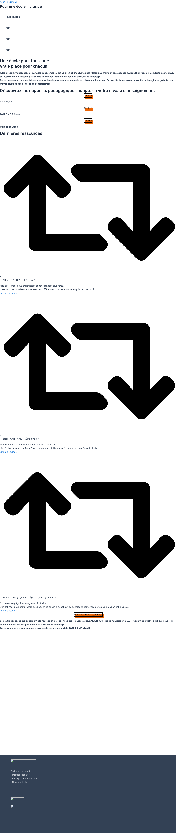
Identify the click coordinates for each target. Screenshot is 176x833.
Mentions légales (21, 774)
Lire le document (8, 293)
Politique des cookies (22, 771)
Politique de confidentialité (26, 778)
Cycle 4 (8, 50)
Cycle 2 (8, 28)
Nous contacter (20, 782)
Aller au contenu (8, 1)
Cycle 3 (8, 39)
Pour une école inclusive (21, 6)
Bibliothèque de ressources (17, 17)
